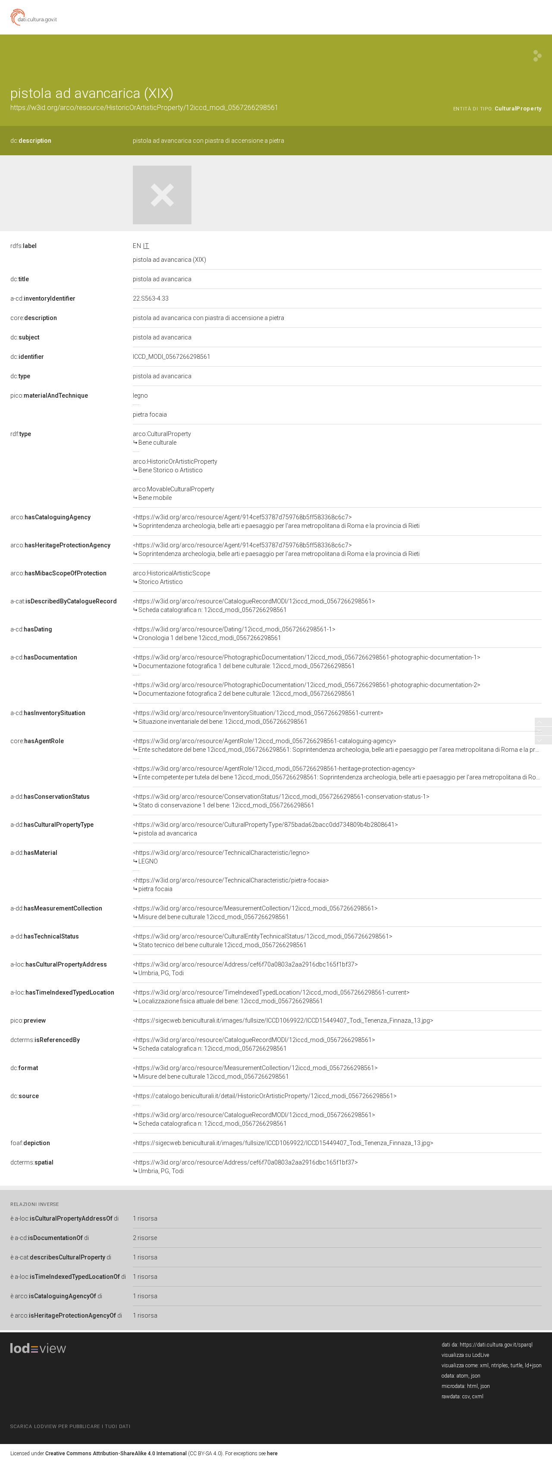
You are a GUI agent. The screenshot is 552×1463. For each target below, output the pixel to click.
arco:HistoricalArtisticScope (171, 577)
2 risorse (145, 1237)
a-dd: (50, 796)
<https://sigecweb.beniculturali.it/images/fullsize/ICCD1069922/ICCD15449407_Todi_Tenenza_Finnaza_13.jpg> (283, 1020)
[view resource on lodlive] (537, 56)
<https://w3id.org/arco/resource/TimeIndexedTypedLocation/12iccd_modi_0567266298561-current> (271, 997)
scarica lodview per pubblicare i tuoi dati (70, 1426)
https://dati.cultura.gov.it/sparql (496, 1345)
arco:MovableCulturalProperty (173, 493)
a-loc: (58, 964)
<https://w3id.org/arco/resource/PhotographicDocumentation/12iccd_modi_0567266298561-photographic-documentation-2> (306, 689)
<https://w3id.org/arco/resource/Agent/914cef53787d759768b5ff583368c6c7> (276, 521)
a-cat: (63, 601)
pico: (49, 395)
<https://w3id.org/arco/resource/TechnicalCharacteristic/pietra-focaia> (231, 884)
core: (33, 317)
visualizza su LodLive (465, 1355)
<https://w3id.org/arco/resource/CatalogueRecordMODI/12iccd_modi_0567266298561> (254, 605)
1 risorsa (145, 1218)
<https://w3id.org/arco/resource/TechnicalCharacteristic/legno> (221, 857)
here (272, 1453)
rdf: (20, 433)
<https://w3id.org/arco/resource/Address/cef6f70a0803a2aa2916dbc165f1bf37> (245, 968)
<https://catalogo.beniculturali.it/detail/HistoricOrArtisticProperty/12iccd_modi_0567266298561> (265, 1096)
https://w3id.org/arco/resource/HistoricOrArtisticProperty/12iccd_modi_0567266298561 (144, 108)
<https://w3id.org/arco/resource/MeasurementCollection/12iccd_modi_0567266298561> (255, 912)
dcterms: (45, 1039)
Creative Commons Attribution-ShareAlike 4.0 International (116, 1453)
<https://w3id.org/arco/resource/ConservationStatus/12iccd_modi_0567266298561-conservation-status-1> (281, 801)
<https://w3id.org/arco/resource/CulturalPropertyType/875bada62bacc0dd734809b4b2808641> (265, 829)
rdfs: (23, 245)
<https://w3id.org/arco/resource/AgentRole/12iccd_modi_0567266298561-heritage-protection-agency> (337, 773)
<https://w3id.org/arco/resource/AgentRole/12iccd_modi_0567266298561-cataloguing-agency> (337, 745)
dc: (30, 140)
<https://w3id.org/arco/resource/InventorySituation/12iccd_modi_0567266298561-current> (258, 717)
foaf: (30, 1143)
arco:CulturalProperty (162, 438)
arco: (50, 517)
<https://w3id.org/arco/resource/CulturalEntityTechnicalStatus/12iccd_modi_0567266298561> (262, 940)
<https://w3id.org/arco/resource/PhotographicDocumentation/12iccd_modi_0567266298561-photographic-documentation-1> (306, 661)
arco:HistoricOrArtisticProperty (175, 466)
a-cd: (42, 298)
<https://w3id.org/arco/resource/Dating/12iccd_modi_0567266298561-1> (234, 633)
